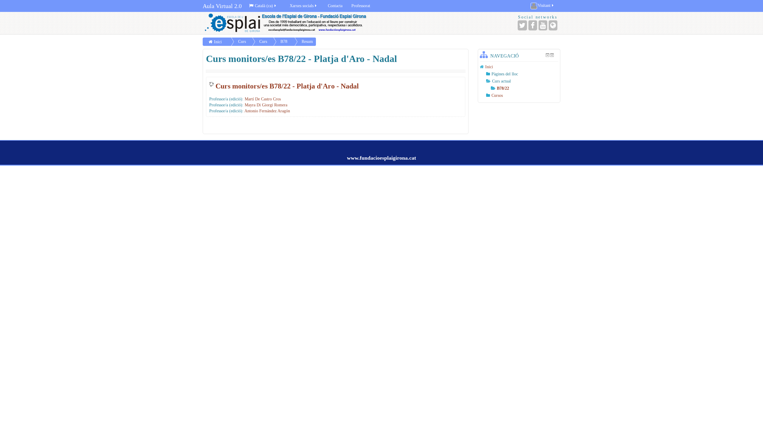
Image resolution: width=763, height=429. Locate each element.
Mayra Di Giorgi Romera (266, 105)
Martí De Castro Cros (263, 99)
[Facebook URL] (532, 25)
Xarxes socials (302, 6)
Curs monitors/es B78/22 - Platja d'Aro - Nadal (287, 86)
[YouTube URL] (543, 25)
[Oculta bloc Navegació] (547, 55)
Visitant (544, 5)
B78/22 (503, 88)
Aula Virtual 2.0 (222, 6)
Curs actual (501, 81)
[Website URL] (553, 25)
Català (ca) (264, 6)
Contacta (335, 6)
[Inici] (290, 23)
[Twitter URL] (522, 25)
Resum (307, 41)
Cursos (497, 95)
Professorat (360, 6)
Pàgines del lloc (504, 74)
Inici (218, 42)
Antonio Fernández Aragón (267, 111)
